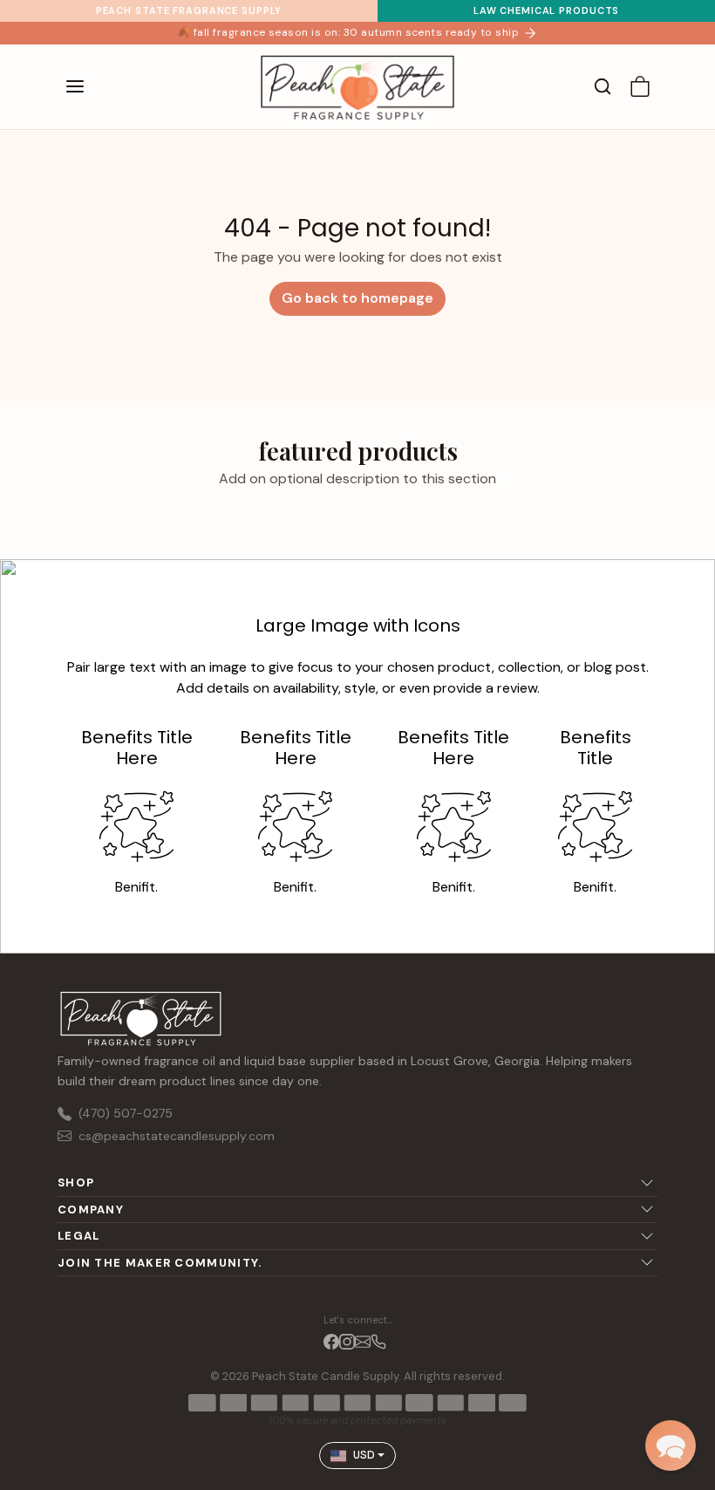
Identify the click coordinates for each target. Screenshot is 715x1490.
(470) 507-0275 (125, 1113)
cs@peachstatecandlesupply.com (176, 1136)
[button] (92, 86)
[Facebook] (331, 1340)
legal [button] (79, 1235)
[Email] (363, 1340)
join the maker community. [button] (160, 1262)
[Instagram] (347, 1340)
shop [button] (76, 1182)
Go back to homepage (357, 298)
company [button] (91, 1209)
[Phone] (378, 1340)
